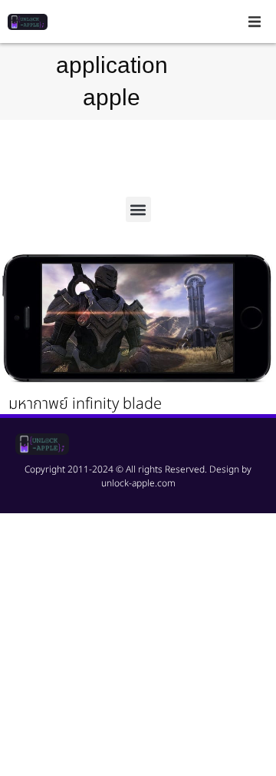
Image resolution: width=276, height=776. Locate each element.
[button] (254, 21)
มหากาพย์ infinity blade (85, 404)
